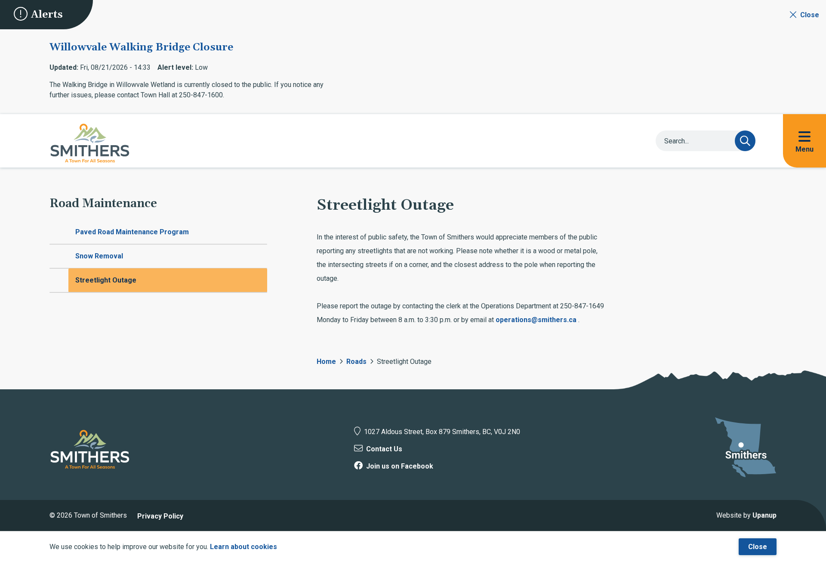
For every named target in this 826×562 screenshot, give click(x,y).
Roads (356, 361)
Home (326, 361)
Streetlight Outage (105, 280)
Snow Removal (99, 256)
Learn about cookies (243, 547)
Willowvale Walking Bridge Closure (141, 47)
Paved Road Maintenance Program (132, 232)
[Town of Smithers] (89, 449)
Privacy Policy (160, 516)
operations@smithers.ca (536, 320)
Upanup (764, 515)
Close (757, 547)
